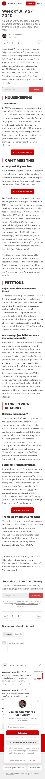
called (30, 489)
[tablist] (13, 634)
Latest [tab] (11, 665)
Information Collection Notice (27, 604)
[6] (8, 275)
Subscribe (30, 3)
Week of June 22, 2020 (14, 690)
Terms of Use (34, 601)
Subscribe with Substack (24, 742)
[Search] (40, 665)
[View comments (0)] (13, 42)
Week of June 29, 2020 (14, 672)
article (9, 452)
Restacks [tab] (18, 634)
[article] (22, 678)
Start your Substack (15, 767)
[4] (35, 239)
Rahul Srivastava (15, 35)
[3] (15, 222)
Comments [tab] (8, 634)
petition (23, 359)
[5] (29, 249)
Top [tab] (5, 665)
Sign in (39, 3)
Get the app (35, 767)
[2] (14, 215)
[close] (38, 701)
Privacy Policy (31, 753)
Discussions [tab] (21, 665)
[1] (39, 208)
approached (13, 299)
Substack (10, 774)
